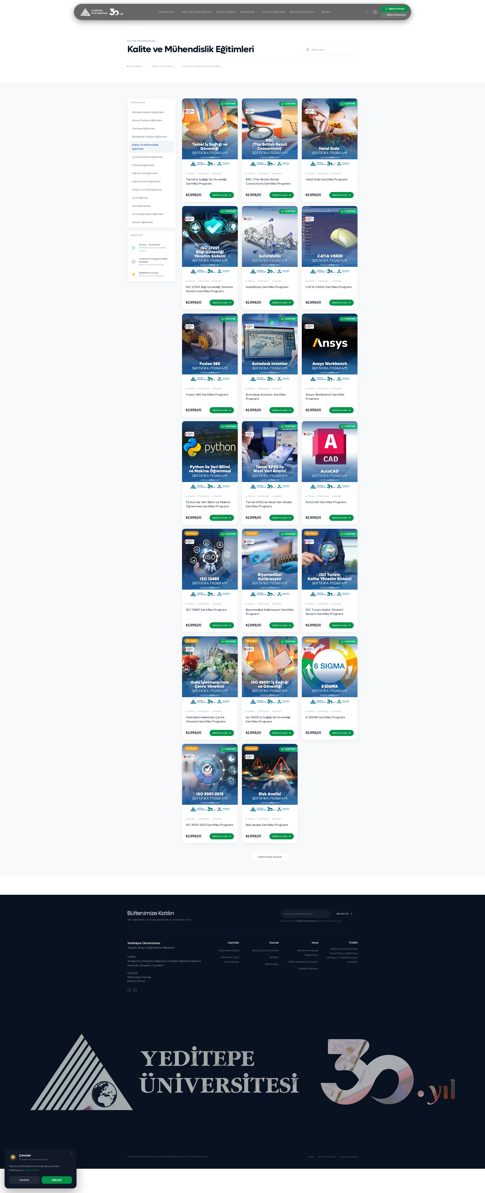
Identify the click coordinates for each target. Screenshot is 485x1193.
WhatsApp (272, 964)
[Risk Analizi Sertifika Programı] (270, 793)
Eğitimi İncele (220, 195)
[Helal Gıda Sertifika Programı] (329, 150)
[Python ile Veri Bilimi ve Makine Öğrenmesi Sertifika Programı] (210, 473)
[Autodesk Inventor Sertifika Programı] (270, 365)
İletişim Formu (136, 981)
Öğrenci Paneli (396, 8)
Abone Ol (342, 913)
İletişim (274, 957)
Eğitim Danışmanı (396, 14)
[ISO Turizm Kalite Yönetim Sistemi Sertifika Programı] (329, 580)
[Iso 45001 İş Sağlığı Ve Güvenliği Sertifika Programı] (270, 688)
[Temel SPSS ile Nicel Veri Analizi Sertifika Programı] (270, 473)
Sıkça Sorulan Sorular (265, 950)
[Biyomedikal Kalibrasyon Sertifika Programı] (270, 580)
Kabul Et (57, 1180)
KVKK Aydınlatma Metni (303, 962)
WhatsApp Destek (139, 977)
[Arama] (367, 12)
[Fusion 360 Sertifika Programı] (210, 365)
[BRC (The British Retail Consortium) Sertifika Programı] (270, 150)
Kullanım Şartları (348, 1156)
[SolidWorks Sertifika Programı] (270, 257)
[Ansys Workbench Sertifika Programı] (329, 365)
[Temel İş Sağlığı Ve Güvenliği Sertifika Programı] (210, 150)
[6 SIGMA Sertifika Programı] (329, 688)
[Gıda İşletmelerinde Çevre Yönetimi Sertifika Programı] (210, 688)
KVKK (311, 1156)
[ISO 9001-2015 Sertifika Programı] (210, 793)
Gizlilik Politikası (308, 968)
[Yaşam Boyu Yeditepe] (101, 12)
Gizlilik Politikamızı (306, 920)
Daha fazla (32, 1170)
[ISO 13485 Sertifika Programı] (210, 580)
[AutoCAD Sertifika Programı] (329, 473)
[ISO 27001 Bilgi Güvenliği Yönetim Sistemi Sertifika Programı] (210, 257)
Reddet (24, 1180)
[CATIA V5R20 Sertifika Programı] (329, 257)
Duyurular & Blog (229, 950)
